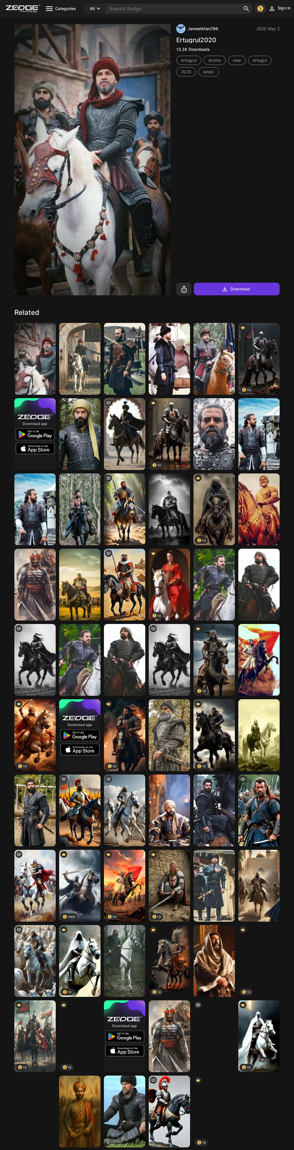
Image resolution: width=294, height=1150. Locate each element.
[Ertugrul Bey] (79, 359)
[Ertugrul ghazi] (259, 434)
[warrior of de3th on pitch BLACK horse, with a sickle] (35, 660)
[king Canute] (35, 886)
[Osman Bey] (35, 810)
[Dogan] (124, 359)
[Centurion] (214, 1036)
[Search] (246, 8)
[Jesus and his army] (35, 961)
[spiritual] (124, 509)
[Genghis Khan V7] (79, 585)
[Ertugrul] (169, 359)
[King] (79, 1111)
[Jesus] (124, 810)
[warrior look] (79, 810)
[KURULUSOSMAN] (79, 509)
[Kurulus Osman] (214, 810)
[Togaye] (214, 434)
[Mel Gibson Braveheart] (259, 810)
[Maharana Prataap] (169, 1036)
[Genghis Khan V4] (169, 509)
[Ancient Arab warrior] (124, 585)
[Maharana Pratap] (35, 585)
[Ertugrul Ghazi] (35, 359)
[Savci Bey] (214, 359)
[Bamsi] (259, 585)
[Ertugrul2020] (124, 961)
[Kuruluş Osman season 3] (79, 434)
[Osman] (169, 810)
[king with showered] (124, 434)
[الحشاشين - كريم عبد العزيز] (214, 961)
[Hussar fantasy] (169, 1111)
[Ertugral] (259, 1111)
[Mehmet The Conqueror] (259, 735)
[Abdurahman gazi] (169, 735)
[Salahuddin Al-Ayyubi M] (259, 886)
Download (240, 288)
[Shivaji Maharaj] (259, 509)
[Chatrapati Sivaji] (259, 660)
